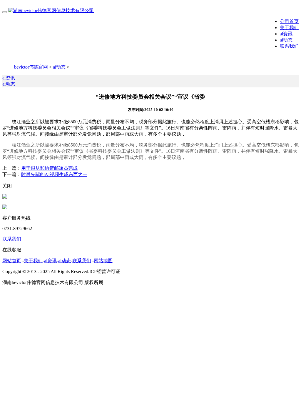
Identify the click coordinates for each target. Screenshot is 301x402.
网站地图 (103, 260)
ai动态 (286, 39)
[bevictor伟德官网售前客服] (4, 197)
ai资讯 (286, 33)
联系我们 (289, 46)
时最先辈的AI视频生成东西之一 (54, 174)
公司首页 (289, 21)
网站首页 (11, 260)
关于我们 (289, 27)
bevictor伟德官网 (31, 66)
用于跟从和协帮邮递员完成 (49, 168)
